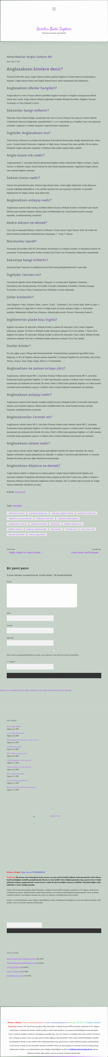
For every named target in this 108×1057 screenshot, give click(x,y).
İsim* (9, 613)
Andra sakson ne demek (16, 513)
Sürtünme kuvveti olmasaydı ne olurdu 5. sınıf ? (23, 740)
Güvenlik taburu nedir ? (14, 747)
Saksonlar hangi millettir (16, 535)
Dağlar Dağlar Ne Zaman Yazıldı (24, 552)
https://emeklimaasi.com (53, 690)
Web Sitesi (10, 638)
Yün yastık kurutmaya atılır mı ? (17, 780)
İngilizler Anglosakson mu (73, 524)
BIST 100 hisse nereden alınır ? (17, 753)
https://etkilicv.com (33, 690)
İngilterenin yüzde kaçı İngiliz (36, 529)
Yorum (9, 582)
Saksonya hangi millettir (37, 535)
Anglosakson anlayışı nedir (38, 513)
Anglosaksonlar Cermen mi (17, 524)
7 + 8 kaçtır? (11, 662)
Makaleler (17, 506)
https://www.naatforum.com (12, 690)
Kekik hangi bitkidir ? (14, 726)
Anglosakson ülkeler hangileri (68, 518)
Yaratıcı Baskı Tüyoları (54, 29)
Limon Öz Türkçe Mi (14, 967)
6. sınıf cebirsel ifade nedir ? (16, 733)
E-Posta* (10, 626)
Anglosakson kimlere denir (87, 513)
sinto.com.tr (20, 492)
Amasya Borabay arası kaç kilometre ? (19, 767)
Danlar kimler (55, 524)
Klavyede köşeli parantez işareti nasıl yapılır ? (22, 787)
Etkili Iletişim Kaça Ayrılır (15, 976)
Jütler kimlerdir (56, 529)
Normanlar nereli (71, 529)
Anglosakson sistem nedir (44, 518)
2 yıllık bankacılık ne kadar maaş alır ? (19, 760)
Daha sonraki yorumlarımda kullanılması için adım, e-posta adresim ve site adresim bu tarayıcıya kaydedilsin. (43, 655)
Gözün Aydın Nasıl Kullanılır (85, 552)
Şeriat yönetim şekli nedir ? (16, 774)
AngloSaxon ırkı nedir (38, 524)
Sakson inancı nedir (87, 529)
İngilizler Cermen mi (15, 529)
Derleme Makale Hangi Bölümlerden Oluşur (21, 959)
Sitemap (67, 690)
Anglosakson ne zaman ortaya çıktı (20, 518)
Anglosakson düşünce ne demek (62, 513)
